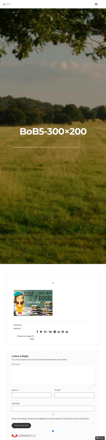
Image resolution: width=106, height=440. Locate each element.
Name (15, 390)
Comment (16, 364)
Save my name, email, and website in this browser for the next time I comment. (50, 418)
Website (16, 403)
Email (58, 390)
